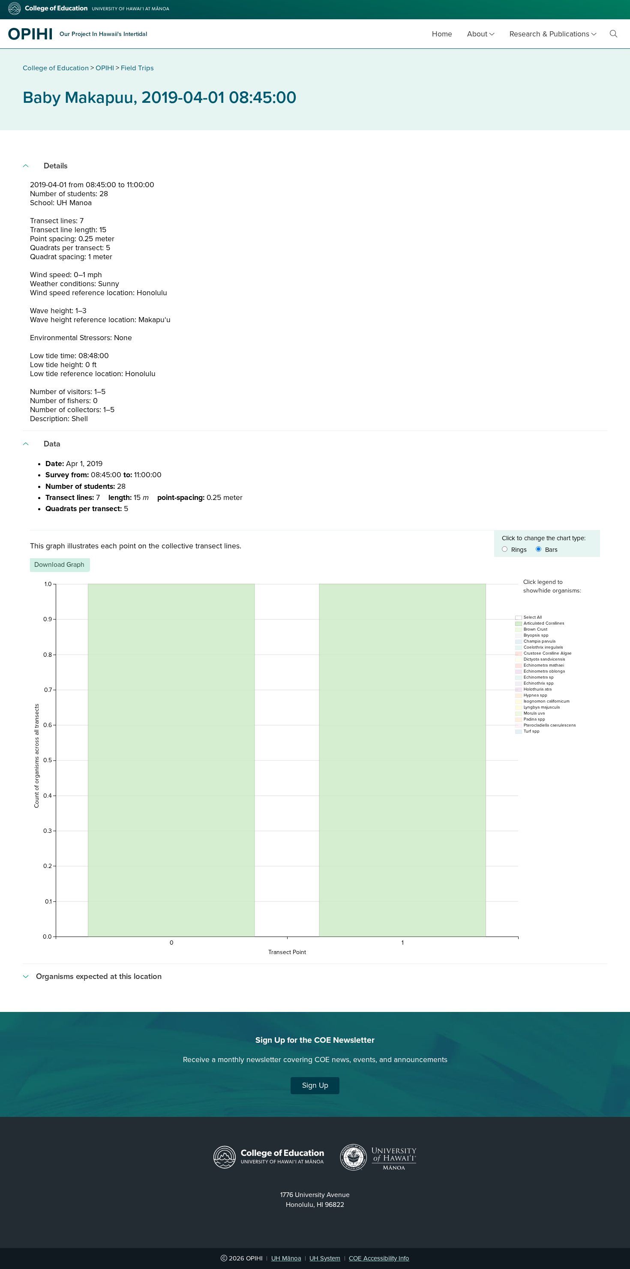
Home (442, 34)
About (477, 34)
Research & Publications (549, 34)
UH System (324, 1258)
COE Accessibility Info (379, 1258)
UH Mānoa (286, 1258)
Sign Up (315, 1085)
